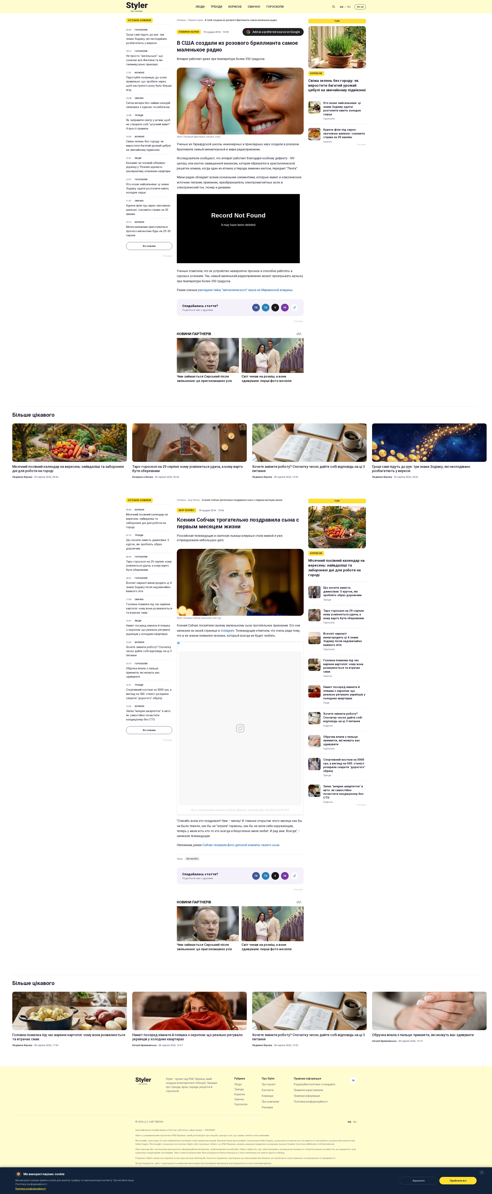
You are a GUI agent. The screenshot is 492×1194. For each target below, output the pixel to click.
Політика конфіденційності (311, 1101)
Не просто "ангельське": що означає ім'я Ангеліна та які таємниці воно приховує (144, 60)
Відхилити (419, 1180)
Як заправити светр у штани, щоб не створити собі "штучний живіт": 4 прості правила (148, 124)
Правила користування (308, 1090)
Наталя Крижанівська (144, 1045)
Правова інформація (307, 1095)
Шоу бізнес (194, 500)
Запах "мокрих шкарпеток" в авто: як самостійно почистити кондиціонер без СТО (148, 715)
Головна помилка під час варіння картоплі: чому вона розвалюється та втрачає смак (149, 608)
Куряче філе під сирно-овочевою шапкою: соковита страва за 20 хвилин (148, 210)
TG (265, 307)
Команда (267, 1095)
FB (256, 307)
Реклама (267, 1107)
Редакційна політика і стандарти (314, 1084)
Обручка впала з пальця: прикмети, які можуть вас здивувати (143, 673)
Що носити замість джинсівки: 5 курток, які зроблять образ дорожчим (147, 544)
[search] (333, 6)
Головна (181, 20)
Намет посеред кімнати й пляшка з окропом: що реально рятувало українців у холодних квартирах (148, 630)
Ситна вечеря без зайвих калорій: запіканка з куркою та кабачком (148, 105)
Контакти (268, 1090)
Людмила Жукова (22, 477)
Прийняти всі (458, 1180)
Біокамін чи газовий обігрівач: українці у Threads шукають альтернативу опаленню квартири (148, 167)
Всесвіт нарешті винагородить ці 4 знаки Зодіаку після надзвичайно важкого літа (148, 587)
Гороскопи (275, 6)
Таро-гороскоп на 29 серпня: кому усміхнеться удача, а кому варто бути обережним (187, 469)
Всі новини (149, 246)
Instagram (227, 630)
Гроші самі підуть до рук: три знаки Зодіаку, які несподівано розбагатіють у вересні (146, 39)
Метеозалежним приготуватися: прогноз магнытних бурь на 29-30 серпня (148, 231)
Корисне (235, 6)
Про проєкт (269, 1084)
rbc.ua (360, 7)
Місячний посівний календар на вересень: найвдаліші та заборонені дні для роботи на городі (68, 469)
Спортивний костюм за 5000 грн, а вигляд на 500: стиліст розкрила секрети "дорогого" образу (148, 694)
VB (284, 307)
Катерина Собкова (142, 477)
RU (349, 6)
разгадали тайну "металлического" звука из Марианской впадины (245, 290)
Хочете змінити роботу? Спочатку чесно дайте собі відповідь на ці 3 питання (308, 469)
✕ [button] (482, 1172)
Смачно (254, 6)
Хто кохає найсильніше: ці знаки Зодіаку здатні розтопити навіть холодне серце (147, 188)
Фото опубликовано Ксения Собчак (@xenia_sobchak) (225, 809)
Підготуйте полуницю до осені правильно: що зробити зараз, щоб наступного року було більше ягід (149, 84)
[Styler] (137, 7)
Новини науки (195, 20)
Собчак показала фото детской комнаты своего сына (241, 845)
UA (341, 6)
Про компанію (270, 1101)
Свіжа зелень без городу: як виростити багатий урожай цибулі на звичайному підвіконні (148, 146)
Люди (200, 6)
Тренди (216, 6)
